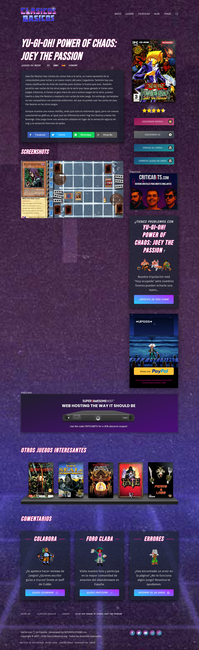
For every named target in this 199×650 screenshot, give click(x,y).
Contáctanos (66, 643)
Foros (167, 14)
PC (48, 65)
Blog (157, 14)
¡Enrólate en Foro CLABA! (154, 299)
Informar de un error (152, 592)
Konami (73, 65)
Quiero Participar (98, 592)
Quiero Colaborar (43, 592)
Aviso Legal (51, 643)
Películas (144, 14)
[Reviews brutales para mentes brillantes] (153, 191)
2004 (55, 65)
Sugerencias (81, 643)
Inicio (117, 14)
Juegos (129, 14)
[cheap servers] (99, 413)
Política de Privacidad (31, 643)
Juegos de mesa (30, 65)
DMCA (92, 643)
